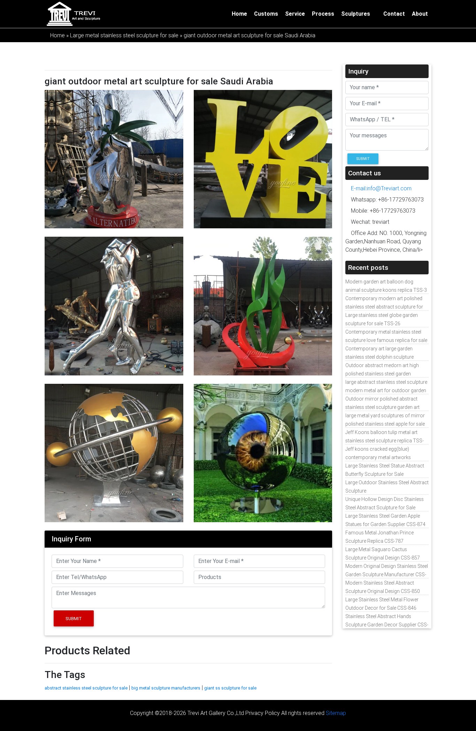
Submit (74, 618)
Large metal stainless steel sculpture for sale (124, 35)
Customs (266, 13)
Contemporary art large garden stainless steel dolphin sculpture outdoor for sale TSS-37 (379, 356)
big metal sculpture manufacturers (165, 688)
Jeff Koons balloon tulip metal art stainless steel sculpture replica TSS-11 (384, 440)
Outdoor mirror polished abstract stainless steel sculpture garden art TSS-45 (382, 407)
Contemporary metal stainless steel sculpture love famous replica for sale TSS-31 (386, 340)
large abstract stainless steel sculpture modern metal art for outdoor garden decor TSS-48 (386, 390)
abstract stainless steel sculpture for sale (86, 688)
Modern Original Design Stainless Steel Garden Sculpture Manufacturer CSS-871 (386, 574)
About (420, 13)
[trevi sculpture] (73, 13)
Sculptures (355, 13)
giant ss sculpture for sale (230, 688)
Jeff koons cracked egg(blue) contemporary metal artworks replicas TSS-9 (378, 457)
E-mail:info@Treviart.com (381, 188)
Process (323, 13)
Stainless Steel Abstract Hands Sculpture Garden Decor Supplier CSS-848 (386, 624)
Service (295, 13)
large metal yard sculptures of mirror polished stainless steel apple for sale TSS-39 (385, 423)
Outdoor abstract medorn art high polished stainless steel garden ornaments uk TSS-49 (382, 373)
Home (239, 13)
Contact (394, 13)
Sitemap (336, 712)
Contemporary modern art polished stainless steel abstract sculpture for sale (384, 306)
